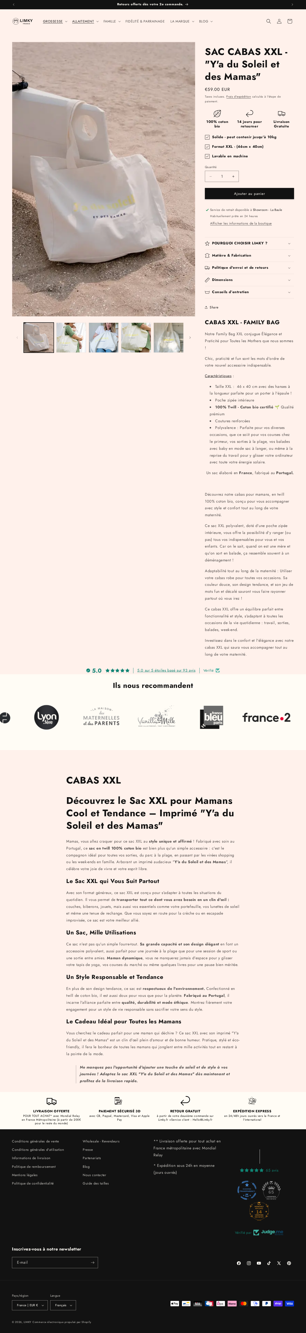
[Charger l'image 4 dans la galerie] (136, 338)
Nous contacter (94, 1175)
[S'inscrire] (92, 1262)
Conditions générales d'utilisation (38, 1149)
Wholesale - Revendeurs (101, 1141)
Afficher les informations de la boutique (241, 223)
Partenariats (92, 1158)
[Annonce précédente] (13, 4)
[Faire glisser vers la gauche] (17, 337)
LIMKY (28, 1322)
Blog (86, 1166)
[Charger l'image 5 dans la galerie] (168, 338)
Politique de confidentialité (33, 1183)
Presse (88, 1149)
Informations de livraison (31, 1158)
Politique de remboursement (34, 1166)
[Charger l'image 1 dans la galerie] (39, 338)
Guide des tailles (96, 1183)
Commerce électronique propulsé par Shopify (62, 1322)
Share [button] (214, 307)
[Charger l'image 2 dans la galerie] (71, 338)
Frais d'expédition (238, 96)
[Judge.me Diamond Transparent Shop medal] (247, 1190)
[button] (54, 21)
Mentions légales (25, 1175)
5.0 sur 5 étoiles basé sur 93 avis (166, 670)
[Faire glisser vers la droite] (190, 337)
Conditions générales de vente (35, 1141)
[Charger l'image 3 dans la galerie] (104, 338)
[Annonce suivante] (292, 4)
